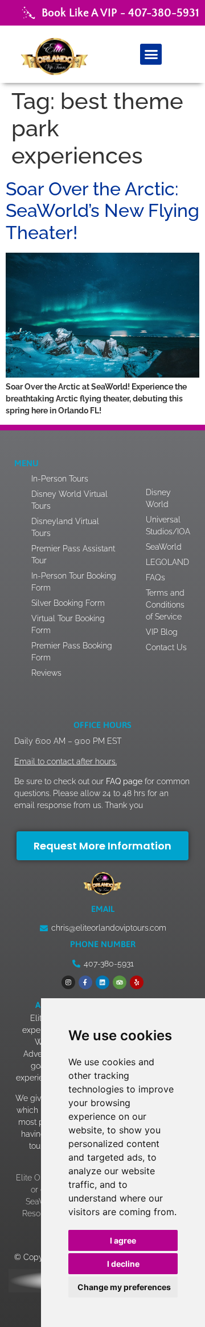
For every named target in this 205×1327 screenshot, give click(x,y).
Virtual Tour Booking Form (68, 624)
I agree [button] (123, 1240)
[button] (151, 54)
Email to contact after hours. (65, 761)
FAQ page (123, 781)
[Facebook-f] (85, 982)
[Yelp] (137, 982)
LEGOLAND (167, 562)
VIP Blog (162, 632)
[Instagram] (68, 982)
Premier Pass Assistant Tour (73, 554)
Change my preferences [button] (124, 1287)
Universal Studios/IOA (168, 525)
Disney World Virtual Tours (69, 499)
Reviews (46, 672)
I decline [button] (123, 1264)
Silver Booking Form (68, 603)
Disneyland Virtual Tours (65, 527)
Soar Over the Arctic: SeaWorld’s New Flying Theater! (102, 210)
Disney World (158, 498)
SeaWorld (164, 546)
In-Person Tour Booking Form (73, 581)
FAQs (155, 577)
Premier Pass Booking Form (71, 651)
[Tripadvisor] (119, 982)
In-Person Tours (59, 478)
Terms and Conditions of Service (165, 604)
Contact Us (166, 647)
